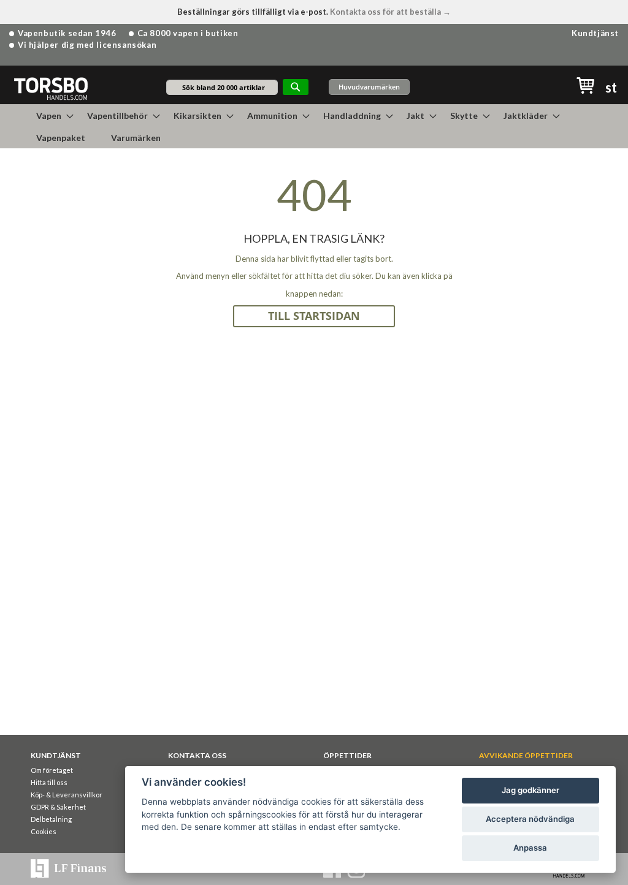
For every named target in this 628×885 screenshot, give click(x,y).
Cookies (43, 831)
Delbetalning (51, 819)
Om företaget (52, 770)
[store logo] (50, 88)
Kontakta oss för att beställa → (390, 12)
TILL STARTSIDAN (314, 316)
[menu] (314, 126)
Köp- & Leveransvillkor (66, 795)
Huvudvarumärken (369, 86)
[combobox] (222, 87)
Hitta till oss (49, 782)
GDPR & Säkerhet (58, 807)
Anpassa (530, 848)
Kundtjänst (595, 33)
